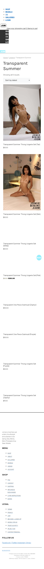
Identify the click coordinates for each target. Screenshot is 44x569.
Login (8, 20)
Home (5, 57)
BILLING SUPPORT (6, 550)
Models (8, 12)
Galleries (9, 17)
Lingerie (12, 57)
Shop (7, 9)
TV (6, 14)
